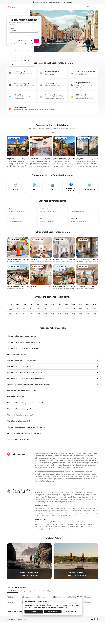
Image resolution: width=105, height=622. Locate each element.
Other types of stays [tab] (26, 591)
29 (28, 61)
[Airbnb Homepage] (11, 7)
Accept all (33, 611)
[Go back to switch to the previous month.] (12, 40)
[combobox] (24, 30)
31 (12, 64)
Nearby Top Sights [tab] (39, 591)
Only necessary (52, 611)
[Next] (55, 132)
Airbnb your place (91, 7)
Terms (25, 619)
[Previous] (49, 132)
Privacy (20, 619)
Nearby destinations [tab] (12, 591)
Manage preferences (71, 611)
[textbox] (17, 36)
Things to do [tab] (50, 591)
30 (31, 61)
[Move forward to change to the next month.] (31, 40)
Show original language (65, 2)
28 (25, 61)
